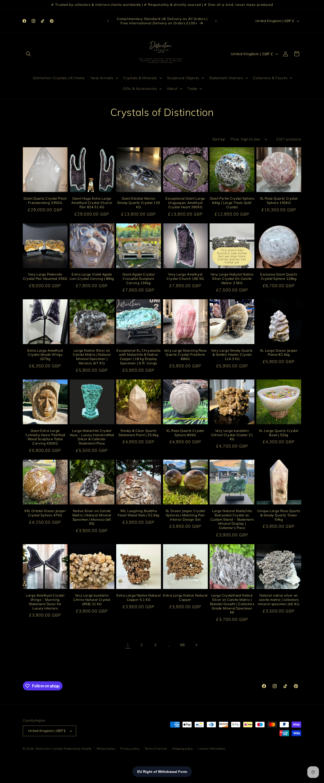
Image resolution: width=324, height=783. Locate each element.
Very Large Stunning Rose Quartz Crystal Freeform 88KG (185, 354)
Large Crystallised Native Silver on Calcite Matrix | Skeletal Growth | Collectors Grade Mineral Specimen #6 (232, 604)
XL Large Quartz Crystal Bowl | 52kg (278, 432)
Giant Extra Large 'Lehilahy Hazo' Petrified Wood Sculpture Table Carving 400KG (45, 436)
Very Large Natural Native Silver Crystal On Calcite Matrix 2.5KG (232, 278)
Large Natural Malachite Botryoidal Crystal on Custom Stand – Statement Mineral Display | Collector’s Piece (232, 519)
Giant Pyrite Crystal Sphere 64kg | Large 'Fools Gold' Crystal (232, 202)
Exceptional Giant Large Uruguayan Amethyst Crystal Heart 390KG (185, 202)
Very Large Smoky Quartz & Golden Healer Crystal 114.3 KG (232, 354)
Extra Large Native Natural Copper (185, 597)
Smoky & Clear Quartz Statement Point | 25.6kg (138, 432)
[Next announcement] (215, 21)
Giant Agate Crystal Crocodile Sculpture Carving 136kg (139, 278)
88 (182, 645)
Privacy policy (129, 748)
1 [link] (128, 644)
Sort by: (218, 139)
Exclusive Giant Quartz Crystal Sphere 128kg (278, 276)
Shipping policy (182, 748)
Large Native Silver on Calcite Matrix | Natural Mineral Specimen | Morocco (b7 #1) (92, 356)
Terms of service (156, 748)
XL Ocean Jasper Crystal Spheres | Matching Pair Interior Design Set (185, 515)
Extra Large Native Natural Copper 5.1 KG (138, 597)
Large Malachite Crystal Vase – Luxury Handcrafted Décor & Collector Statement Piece (92, 436)
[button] (28, 53)
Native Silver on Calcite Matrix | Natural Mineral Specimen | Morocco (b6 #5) (91, 517)
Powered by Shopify (78, 748)
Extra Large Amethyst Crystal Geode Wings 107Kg (45, 354)
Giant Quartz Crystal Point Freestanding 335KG (45, 200)
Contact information (211, 748)
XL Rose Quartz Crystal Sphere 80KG (185, 432)
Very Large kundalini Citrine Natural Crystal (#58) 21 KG (91, 599)
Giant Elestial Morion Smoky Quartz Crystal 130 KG (138, 202)
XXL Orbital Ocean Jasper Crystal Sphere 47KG (45, 513)
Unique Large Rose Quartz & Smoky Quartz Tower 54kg (278, 515)
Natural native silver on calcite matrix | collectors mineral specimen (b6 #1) (278, 599)
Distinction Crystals (49, 748)
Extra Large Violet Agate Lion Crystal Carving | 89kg (92, 276)
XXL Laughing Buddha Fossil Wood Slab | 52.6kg (138, 513)
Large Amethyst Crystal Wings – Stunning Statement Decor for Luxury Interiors (45, 601)
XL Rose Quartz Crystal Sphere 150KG (279, 200)
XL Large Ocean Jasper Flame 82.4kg (279, 352)
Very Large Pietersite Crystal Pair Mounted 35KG (45, 276)
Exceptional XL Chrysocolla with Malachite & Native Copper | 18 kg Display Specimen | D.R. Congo (138, 356)
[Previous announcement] (108, 21)
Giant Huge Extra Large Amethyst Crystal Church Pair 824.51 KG (91, 202)
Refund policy (106, 748)
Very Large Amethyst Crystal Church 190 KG (185, 276)
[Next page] (196, 644)
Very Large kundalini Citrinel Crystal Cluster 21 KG (232, 434)
